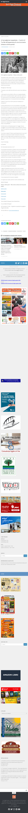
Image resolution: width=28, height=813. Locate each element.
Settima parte (4, 188)
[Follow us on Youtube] (26, 263)
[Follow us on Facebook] (16, 263)
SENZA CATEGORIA (4, 36)
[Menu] (26, 1)
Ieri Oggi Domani (5, 1)
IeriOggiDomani (5, 46)
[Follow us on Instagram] (21, 263)
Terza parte (3, 198)
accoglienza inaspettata (12, 231)
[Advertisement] (14, 20)
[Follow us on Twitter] (19, 263)
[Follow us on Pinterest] (24, 263)
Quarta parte (3, 196)
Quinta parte (3, 193)
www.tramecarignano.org (14, 210)
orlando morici (19, 231)
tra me (24, 231)
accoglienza (5, 231)
